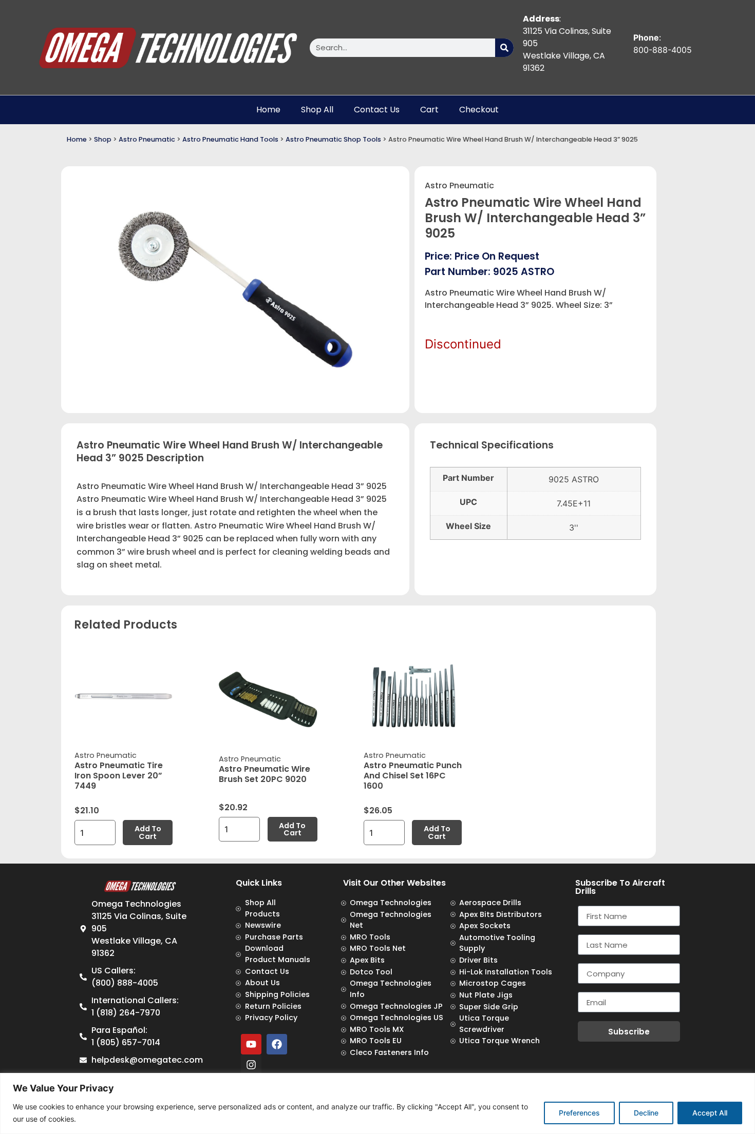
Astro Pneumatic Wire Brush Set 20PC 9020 (264, 774)
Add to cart (148, 832)
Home (268, 109)
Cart (429, 109)
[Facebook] (277, 1044)
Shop (102, 139)
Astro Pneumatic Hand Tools (230, 139)
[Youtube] (251, 1044)
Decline (646, 1112)
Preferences (579, 1112)
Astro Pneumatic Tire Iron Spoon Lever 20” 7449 (118, 775)
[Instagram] (251, 1064)
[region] (377, 1103)
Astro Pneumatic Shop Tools (333, 139)
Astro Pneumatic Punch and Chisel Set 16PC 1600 (413, 775)
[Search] (504, 47)
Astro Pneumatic (147, 139)
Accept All (709, 1112)
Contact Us (377, 109)
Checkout (479, 109)
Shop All (317, 109)
